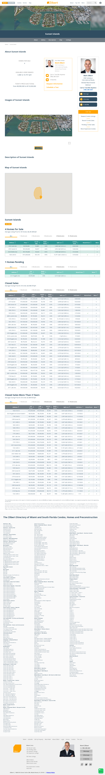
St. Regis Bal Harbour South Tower (11, 564)
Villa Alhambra (6, 580)
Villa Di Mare (37, 666)
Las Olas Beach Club (7, 630)
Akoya (35, 637)
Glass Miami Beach (38, 715)
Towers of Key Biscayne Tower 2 (10, 662)
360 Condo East (73, 566)
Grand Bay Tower (7, 652)
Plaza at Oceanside (74, 581)
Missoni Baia (37, 623)
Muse (71, 608)
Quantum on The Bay (39, 615)
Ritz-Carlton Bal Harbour (8, 558)
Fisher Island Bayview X (8, 616)
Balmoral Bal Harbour (8, 548)
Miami (24, 739)
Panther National (73, 669)
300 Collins (36, 703)
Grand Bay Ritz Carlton (8, 650)
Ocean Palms (6, 643)
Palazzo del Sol (6, 604)
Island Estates (73, 665)
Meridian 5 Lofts (38, 723)
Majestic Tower (6, 553)
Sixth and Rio (6, 623)
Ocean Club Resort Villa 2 (9, 675)
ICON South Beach (38, 718)
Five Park (36, 714)
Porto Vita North (7, 530)
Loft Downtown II (7, 718)
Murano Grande (38, 727)
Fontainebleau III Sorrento (40, 688)
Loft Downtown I (7, 716)
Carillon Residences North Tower (41, 650)
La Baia (4, 568)
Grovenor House (7, 692)
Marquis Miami (6, 720)
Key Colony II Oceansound (9, 654)
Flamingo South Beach (75, 554)
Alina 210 (5, 572)
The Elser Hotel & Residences (10, 729)
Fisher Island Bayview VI (8, 612)
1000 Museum (6, 708)
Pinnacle (71, 621)
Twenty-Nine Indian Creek (40, 631)
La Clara (71, 660)
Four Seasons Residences (40, 554)
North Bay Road (73, 668)
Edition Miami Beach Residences (41, 684)
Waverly (71, 564)
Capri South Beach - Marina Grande (77, 552)
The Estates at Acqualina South (76, 633)
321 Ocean (36, 704)
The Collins (36, 664)
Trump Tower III (73, 639)
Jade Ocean (72, 603)
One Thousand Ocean (8, 576)
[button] (38, 125)
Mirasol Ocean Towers (39, 692)
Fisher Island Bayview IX (8, 610)
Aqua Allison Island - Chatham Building (43, 638)
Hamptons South (7, 529)
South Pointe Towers (74, 527)
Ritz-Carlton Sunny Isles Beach (76, 626)
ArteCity (36, 679)
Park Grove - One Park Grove (10, 697)
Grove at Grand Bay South (9, 687)
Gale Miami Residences (8, 715)
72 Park (36, 672)
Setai (35, 696)
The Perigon (37, 665)
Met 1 (35, 566)
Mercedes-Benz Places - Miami (41, 565)
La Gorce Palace (38, 657)
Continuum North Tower (39, 708)
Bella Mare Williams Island (9, 542)
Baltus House (37, 596)
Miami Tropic (6, 706)
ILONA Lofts (37, 719)
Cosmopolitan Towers (39, 712)
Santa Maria (37, 573)
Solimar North (73, 649)
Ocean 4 (71, 610)
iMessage (86, 94)
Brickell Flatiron (38, 541)
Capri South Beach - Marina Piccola (77, 553)
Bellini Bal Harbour (7, 549)
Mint (35, 568)
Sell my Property (38, 739)
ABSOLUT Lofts (37, 706)
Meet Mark (48, 739)
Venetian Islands (73, 676)
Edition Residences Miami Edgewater (42, 600)
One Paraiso (37, 607)
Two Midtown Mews (38, 626)
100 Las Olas (6, 619)
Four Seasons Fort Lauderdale (10, 629)
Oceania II (72, 614)
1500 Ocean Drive (38, 676)
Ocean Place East (38, 731)
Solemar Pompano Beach (75, 585)
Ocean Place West (74, 523)
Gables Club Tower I (7, 583)
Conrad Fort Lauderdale (8, 627)
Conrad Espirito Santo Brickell (41, 546)
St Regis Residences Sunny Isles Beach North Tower (81, 629)
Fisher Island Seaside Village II (10, 596)
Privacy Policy (51, 772)
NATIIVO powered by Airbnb (9, 722)
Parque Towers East (74, 589)
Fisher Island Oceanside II (9, 588)
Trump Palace (73, 634)
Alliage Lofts (72, 546)
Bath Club (36, 643)
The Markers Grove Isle (8, 703)
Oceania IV (72, 616)
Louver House (37, 720)
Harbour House (6, 550)
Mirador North (73, 557)
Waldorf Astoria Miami (39, 523)
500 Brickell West (38, 583)
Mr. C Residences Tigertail (9, 695)
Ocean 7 (71, 611)
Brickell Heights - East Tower (40, 542)
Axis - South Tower (38, 535)
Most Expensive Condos (88, 129)
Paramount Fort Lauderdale (9, 631)
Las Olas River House (8, 622)
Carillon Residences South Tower (41, 652)
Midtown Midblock (38, 622)
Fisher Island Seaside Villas (9, 598)
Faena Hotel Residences (39, 685)
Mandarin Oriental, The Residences (11, 575)
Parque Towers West (74, 591)
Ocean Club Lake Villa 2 (8, 668)
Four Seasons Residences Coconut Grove (12, 684)
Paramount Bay (37, 614)
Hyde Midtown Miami (39, 621)
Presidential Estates (74, 672)
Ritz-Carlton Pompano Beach (76, 583)
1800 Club (36, 592)
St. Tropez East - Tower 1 (75, 594)
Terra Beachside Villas (39, 662)
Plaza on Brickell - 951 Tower (40, 572)
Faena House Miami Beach (40, 687)
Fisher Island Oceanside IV (9, 591)
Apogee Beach (6, 641)
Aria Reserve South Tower (40, 595)
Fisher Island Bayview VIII (9, 615)
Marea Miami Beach (38, 722)
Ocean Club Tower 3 (7, 679)
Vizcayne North (6, 730)
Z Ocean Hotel (73, 531)
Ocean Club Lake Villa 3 (8, 669)
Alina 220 (5, 573)
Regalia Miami (73, 623)
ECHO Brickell (37, 549)
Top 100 (77, 3)
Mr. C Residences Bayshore (9, 693)
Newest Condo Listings (88, 116)
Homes (25, 3)
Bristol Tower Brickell (39, 545)
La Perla (71, 606)
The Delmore (73, 654)
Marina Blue (6, 719)
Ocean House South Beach (40, 729)
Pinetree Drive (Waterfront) (76, 670)
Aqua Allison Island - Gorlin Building (42, 639)
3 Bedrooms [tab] (48, 290)
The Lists (79, 739)
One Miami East (6, 723)
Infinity (35, 561)
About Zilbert (55, 739)
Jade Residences (38, 562)
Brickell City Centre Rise (39, 539)
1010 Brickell (37, 526)
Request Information (55, 84)
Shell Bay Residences (8, 638)
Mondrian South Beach (75, 561)
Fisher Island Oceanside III (9, 589)
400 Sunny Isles (73, 598)
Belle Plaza (72, 535)
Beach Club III (6, 637)
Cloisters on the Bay (7, 681)
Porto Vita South (7, 531)
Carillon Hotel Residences (40, 649)
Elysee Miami (37, 602)
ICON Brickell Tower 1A (39, 556)
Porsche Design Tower (75, 622)
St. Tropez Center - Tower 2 (76, 592)
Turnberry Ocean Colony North (77, 642)
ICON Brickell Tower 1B (39, 557)
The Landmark (6, 533)
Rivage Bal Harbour (7, 560)
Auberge (5, 626)
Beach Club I (6, 634)
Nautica (36, 661)
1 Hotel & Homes (38, 677)
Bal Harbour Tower (7, 546)
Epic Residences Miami (39, 550)
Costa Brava (72, 537)
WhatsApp (86, 99)
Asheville (30, 739)
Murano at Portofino (39, 726)
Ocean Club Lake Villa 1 (8, 666)
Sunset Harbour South (74, 543)
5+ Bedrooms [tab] (72, 236)
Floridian (72, 556)
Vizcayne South (6, 731)
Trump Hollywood (7, 645)
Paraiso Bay (37, 611)
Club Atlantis (37, 630)
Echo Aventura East (7, 525)
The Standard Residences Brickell (41, 579)
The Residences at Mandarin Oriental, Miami (44, 587)
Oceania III (72, 615)
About (72, 3)
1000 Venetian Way (74, 534)
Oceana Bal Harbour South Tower (10, 556)
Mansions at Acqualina (74, 607)
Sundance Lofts (73, 529)
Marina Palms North (74, 576)
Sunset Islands (13, 44)
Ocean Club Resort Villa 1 (9, 673)
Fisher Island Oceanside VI (9, 594)
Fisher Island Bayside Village (9, 608)
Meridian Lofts (37, 724)
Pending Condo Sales (88, 125)
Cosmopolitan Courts (39, 711)
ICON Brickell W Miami (39, 560)
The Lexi (71, 573)
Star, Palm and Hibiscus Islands (76, 673)
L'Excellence (37, 658)
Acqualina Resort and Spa (75, 599)
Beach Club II (6, 635)
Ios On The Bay (37, 606)
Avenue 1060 (37, 533)
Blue (35, 599)
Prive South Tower (7, 537)
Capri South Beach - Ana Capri (76, 550)
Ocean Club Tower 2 (7, 677)
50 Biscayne (6, 710)
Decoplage (36, 683)
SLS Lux (36, 576)
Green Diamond (38, 654)
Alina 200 (5, 571)
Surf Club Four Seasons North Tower (78, 652)
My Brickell (36, 569)
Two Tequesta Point (38, 589)
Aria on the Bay (37, 594)
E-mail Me (86, 104)
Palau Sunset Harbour (74, 541)
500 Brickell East (38, 529)
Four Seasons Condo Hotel (40, 553)
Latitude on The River (39, 564)
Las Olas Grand (6, 621)
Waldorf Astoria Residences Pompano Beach (79, 587)
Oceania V (72, 618)
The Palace (5, 565)
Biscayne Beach (37, 598)
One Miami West (7, 724)
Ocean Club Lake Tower (8, 665)
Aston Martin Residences (8, 712)
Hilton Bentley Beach (39, 716)
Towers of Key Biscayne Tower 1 (10, 661)
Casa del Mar (6, 648)
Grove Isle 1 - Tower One (9, 688)
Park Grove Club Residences (9, 696)
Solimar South (73, 650)
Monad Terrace (73, 560)
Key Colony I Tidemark (8, 656)
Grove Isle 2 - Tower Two (9, 689)
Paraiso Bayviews (38, 612)
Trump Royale (73, 635)
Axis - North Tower (38, 534)
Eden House (37, 653)
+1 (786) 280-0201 (85, 748)
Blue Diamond (37, 646)
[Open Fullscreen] (69, 143)
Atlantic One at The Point (9, 539)
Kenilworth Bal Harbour (8, 552)
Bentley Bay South (74, 549)
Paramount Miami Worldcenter (10, 726)
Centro (4, 714)
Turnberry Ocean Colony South (77, 643)
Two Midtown (37, 625)
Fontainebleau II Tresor (39, 689)
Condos (19, 3)
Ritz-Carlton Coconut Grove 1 (9, 700)
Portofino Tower (73, 526)
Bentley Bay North (74, 548)
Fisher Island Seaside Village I (9, 595)
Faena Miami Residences (39, 552)
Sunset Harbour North (74, 542)
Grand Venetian (73, 538)
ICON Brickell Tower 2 (39, 558)
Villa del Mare (6, 599)
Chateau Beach (73, 600)
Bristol (71, 657)
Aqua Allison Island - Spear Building (42, 641)
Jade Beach (72, 602)
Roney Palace (37, 695)
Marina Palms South (74, 577)
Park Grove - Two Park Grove (10, 699)
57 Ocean (36, 635)
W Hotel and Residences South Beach (42, 699)
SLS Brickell (37, 575)
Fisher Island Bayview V (8, 611)
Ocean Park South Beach (39, 730)
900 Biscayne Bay (7, 711)
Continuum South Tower (39, 710)
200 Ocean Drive (38, 702)
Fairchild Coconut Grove (8, 683)
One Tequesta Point (38, 585)
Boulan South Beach (38, 680)
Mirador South (73, 558)
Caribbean (36, 648)
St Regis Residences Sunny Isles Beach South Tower (81, 630)
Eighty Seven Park (38, 673)
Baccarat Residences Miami (40, 537)
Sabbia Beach (73, 584)
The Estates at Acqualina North (76, 631)
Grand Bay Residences (8, 649)
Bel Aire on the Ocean (39, 645)
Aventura (72, 664)
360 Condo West (73, 571)
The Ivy (36, 577)
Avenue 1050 (37, 531)
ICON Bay (36, 604)
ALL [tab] (11, 236)
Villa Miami (36, 616)
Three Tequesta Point (39, 588)
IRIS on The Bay (37, 656)
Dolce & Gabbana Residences (41, 548)
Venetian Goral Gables (8, 579)
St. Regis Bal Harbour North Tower (11, 562)
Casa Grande (37, 681)
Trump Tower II (73, 638)
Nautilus (71, 666)
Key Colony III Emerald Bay (9, 653)
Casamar (71, 580)
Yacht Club (72, 530)
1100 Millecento (37, 527)
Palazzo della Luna (7, 602)
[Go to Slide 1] (38, 148)
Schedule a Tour (53, 87)
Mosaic (35, 693)
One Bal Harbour (7, 557)
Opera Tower (37, 610)
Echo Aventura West (7, 526)
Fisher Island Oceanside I (9, 587)
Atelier (35, 642)
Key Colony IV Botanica (8, 657)
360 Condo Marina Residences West (77, 569)
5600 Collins (37, 634)
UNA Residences (38, 580)
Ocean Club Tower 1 (7, 676)
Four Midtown (37, 619)
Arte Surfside (72, 646)
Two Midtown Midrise (39, 627)
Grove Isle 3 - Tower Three (9, 691)
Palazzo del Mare (7, 603)
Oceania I (72, 612)
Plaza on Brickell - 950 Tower (40, 571)
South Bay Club (73, 562)
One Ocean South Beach (75, 525)
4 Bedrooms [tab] (60, 236)
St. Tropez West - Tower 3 (75, 595)
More (83, 3)
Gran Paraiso (37, 603)
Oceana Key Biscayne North (9, 658)
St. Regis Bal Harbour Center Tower (11, 561)
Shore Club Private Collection (41, 697)
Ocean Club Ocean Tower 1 (9, 670)
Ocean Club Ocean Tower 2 (9, 672)
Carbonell (36, 584)
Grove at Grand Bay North (9, 685)
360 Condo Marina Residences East (77, 568)
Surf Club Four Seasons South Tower (78, 653)
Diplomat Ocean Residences (9, 642)
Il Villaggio (36, 691)
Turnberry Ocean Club (75, 641)
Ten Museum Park (7, 727)
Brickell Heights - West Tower (41, 543)
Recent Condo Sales (88, 120)
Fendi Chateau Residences (75, 648)
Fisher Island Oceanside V (9, 592)
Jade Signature (73, 604)
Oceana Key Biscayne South (9, 660)
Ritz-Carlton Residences (39, 669)
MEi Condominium (38, 660)
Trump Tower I (73, 637)
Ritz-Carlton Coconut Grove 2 (9, 702)
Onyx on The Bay (38, 608)
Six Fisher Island (6, 606)
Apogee (36, 707)
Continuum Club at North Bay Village (78, 572)
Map (30, 3)
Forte (71, 658)
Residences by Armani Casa (76, 625)
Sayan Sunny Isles (73, 627)
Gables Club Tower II (8, 584)
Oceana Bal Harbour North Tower (10, 554)
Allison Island (72, 662)
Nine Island (72, 539)
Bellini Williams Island (8, 543)
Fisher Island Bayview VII (8, 614)
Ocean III (72, 619)
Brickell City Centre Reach (40, 538)
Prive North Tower (7, 535)
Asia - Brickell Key (38, 530)
